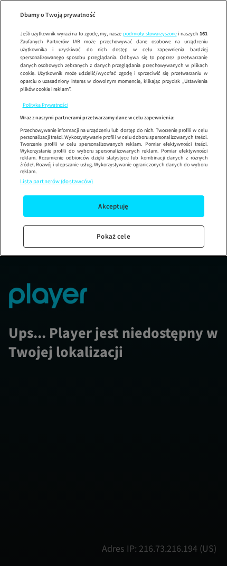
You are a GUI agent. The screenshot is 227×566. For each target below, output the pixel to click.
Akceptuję (113, 206)
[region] (113, 128)
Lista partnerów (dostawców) (56, 181)
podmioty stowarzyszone (150, 33)
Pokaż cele (113, 236)
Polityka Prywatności (45, 104)
